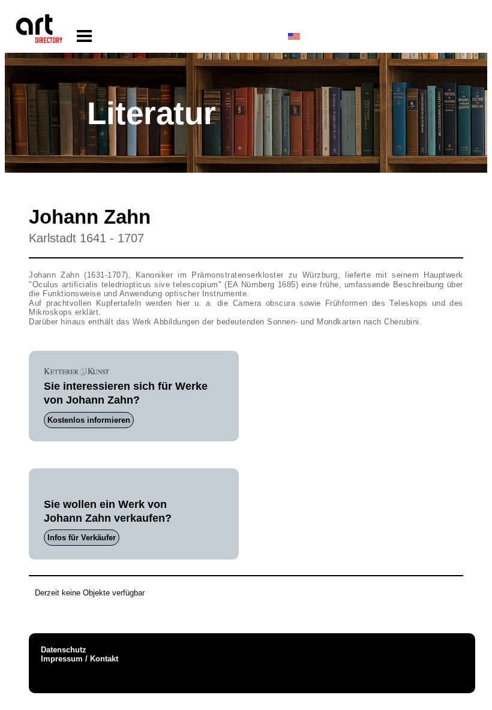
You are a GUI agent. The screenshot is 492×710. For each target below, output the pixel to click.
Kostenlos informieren (88, 420)
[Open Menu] (84, 36)
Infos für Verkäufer (81, 537)
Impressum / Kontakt (79, 658)
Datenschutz (63, 649)
